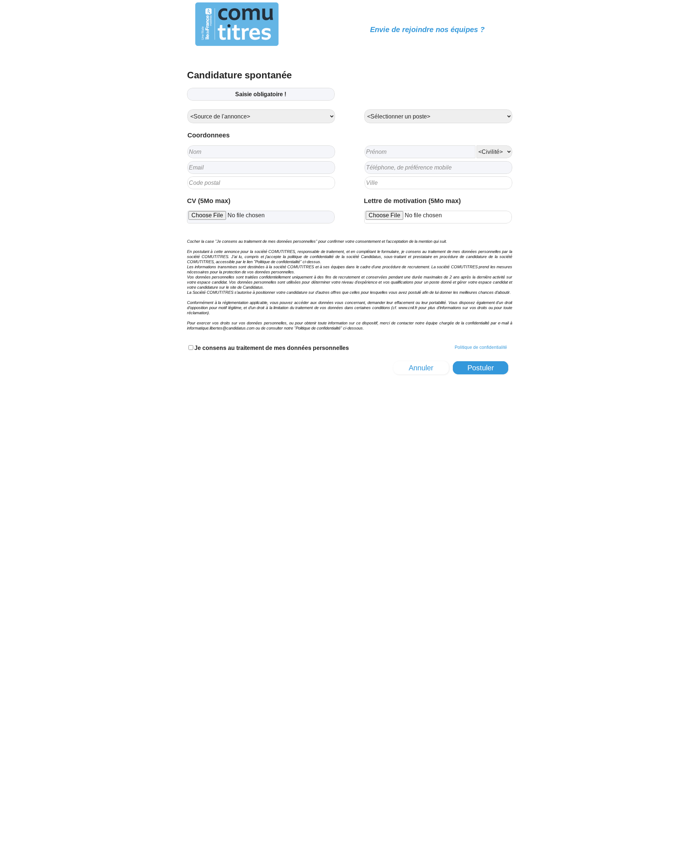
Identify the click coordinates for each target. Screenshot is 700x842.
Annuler (421, 368)
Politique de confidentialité (481, 347)
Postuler (480, 368)
